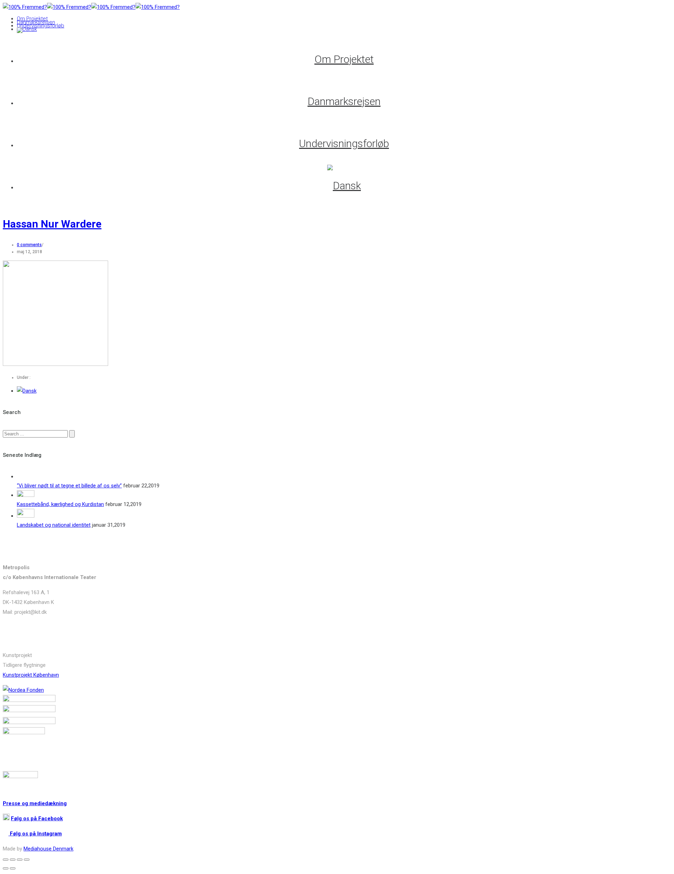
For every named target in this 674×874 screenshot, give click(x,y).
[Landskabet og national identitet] (25, 516)
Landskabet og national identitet (54, 525)
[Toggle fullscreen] (19, 860)
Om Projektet (32, 18)
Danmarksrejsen (36, 22)
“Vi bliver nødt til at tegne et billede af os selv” (69, 485)
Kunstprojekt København (31, 675)
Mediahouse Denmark (48, 849)
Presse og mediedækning (35, 803)
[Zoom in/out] (26, 860)
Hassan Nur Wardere (52, 224)
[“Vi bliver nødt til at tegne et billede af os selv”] (25, 476)
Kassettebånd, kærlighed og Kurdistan (60, 504)
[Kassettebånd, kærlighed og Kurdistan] (25, 495)
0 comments (29, 244)
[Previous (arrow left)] (5, 868)
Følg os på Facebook (37, 818)
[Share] (12, 860)
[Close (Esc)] (5, 860)
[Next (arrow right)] (12, 868)
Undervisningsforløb (40, 25)
